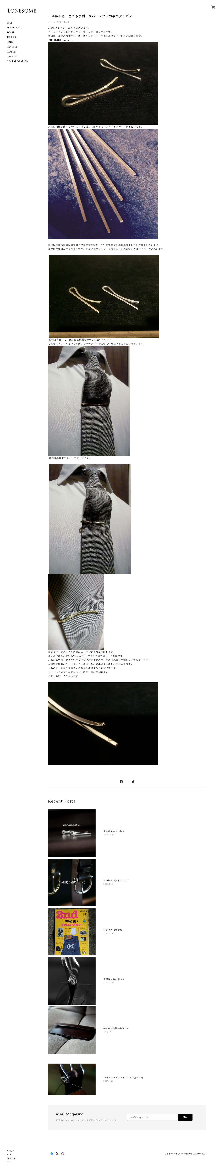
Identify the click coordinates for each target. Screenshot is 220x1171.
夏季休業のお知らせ (113, 831)
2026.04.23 (109, 884)
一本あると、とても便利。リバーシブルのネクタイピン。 (92, 16)
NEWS (10, 1154)
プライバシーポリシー (174, 1154)
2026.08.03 (109, 835)
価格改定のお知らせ (113, 979)
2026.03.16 (108, 933)
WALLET (12, 52)
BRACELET (13, 47)
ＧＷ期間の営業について (116, 880)
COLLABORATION (18, 61)
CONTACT (12, 1158)
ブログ (84, 245)
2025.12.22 (108, 1032)
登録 (185, 1117)
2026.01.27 (108, 982)
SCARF (11, 32)
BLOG (9, 1162)
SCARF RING (14, 28)
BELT (9, 23)
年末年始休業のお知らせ (116, 1028)
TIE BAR (11, 37)
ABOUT (10, 1151)
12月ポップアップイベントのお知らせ (123, 1077)
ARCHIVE (12, 56)
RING (10, 42)
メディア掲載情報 (112, 930)
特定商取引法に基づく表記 (194, 1154)
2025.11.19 (108, 1081)
